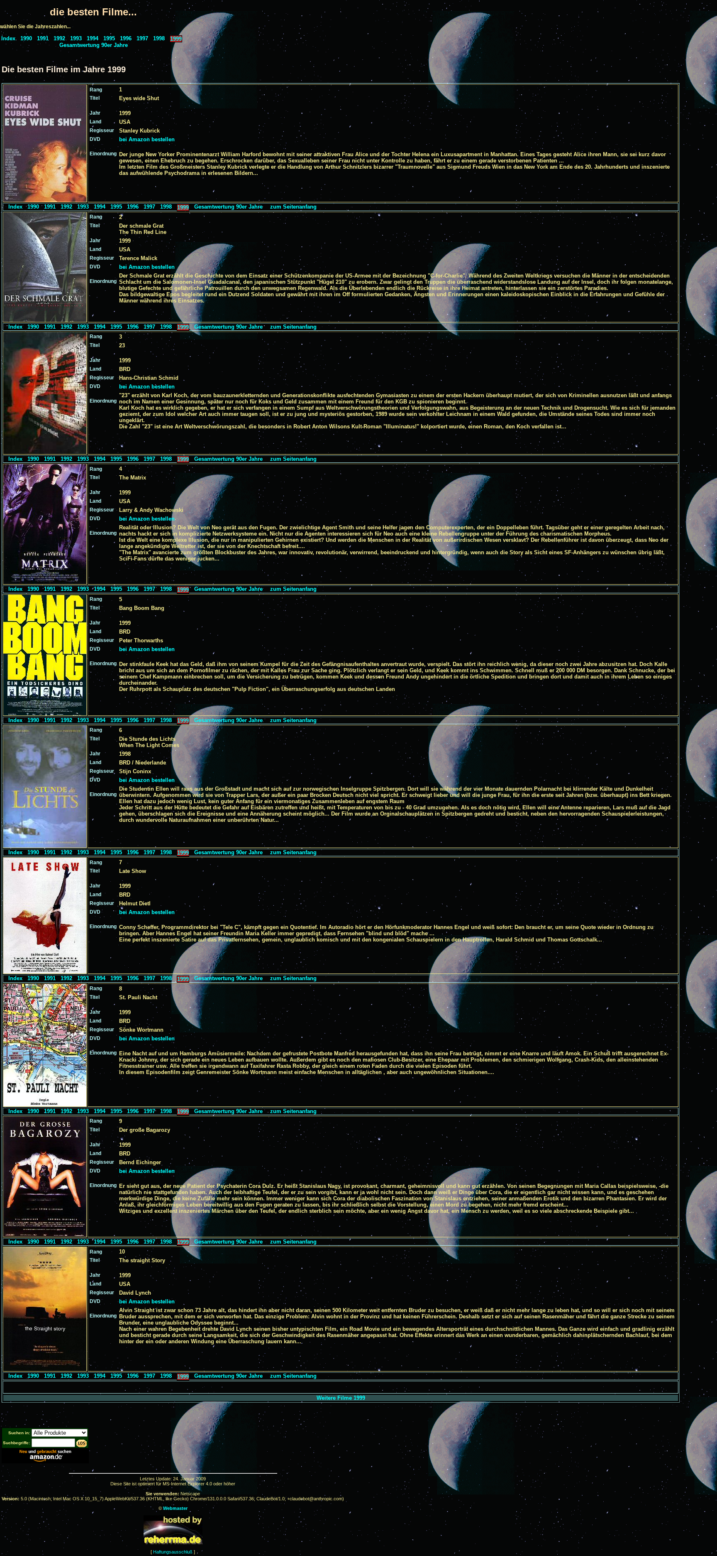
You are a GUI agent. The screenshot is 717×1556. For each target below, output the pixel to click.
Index (8, 38)
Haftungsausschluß (173, 1551)
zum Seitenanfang (293, 207)
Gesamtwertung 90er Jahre (93, 45)
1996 (126, 38)
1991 (43, 38)
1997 (142, 38)
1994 (92, 38)
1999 (176, 39)
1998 (159, 38)
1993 (76, 38)
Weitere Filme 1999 (341, 1398)
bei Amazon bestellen (147, 139)
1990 (26, 38)
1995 (109, 38)
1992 (59, 38)
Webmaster (175, 1508)
